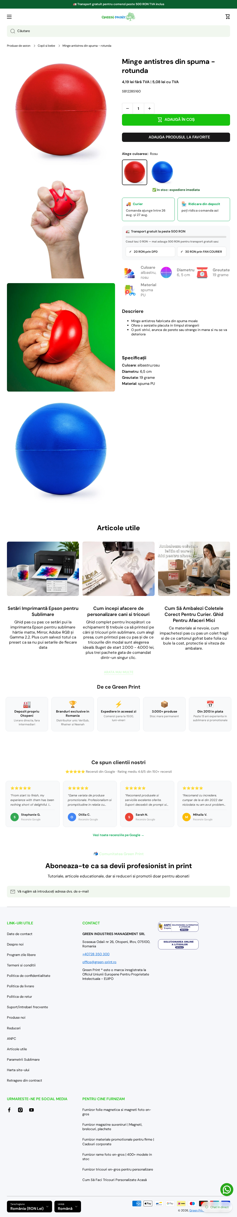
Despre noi (15, 944)
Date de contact (19, 934)
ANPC (11, 1038)
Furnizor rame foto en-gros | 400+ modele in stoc (117, 1156)
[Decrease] (127, 108)
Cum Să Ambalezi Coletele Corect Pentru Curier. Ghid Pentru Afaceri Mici (194, 614)
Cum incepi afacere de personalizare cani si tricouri (118, 611)
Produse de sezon (18, 46)
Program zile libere (21, 954)
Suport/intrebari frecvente (27, 1007)
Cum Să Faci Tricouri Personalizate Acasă (114, 1180)
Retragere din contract (24, 1080)
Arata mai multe (118, 672)
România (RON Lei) (27, 1208)
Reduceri (14, 1028)
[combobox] (118, 31)
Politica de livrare (20, 986)
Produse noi (16, 1017)
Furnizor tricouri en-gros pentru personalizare (117, 1169)
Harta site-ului (18, 1070)
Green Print (197, 1210)
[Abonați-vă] (224, 891)
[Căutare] (11, 31)
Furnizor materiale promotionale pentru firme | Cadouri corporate (118, 1141)
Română (65, 1208)
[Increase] (149, 108)
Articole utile (17, 1049)
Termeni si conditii (21, 965)
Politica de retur (19, 996)
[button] (227, 16)
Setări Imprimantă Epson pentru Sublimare (43, 611)
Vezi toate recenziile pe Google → (118, 835)
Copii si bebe (46, 46)
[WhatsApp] (226, 1189)
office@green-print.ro (99, 962)
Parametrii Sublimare (23, 1059)
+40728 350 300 (95, 954)
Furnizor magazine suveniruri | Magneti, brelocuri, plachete (112, 1126)
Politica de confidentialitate (28, 975)
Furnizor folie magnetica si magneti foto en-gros (116, 1111)
